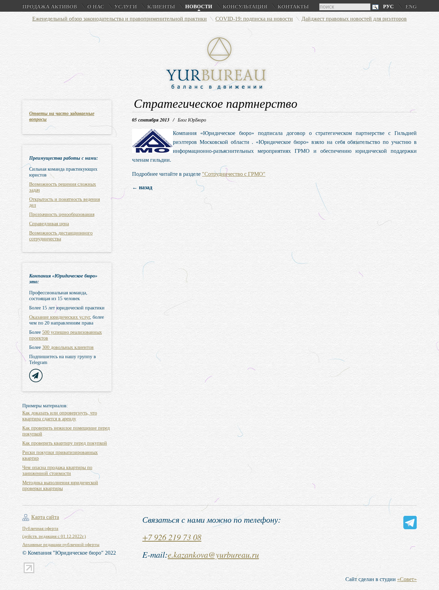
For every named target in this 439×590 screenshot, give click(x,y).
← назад (142, 187)
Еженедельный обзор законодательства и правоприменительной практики (119, 19)
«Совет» (407, 579)
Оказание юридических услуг (59, 317)
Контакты (293, 6)
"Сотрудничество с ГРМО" (233, 174)
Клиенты (161, 6)
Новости (198, 6)
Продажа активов (49, 6)
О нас (95, 6)
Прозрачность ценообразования (61, 214)
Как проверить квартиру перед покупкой (64, 443)
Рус (388, 6)
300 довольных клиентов (68, 347)
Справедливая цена (49, 223)
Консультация (245, 6)
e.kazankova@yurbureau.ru (213, 554)
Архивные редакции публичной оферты (60, 544)
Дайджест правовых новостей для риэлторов (354, 19)
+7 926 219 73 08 (171, 536)
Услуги (125, 6)
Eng (411, 6)
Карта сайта (45, 517)
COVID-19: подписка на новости (254, 19)
